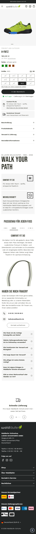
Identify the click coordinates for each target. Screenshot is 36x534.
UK (34, 71)
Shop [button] (3, 468)
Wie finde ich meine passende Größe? (13, 86)
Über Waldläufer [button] (8, 473)
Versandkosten (12, 58)
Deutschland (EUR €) (11, 522)
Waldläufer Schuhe (14, 528)
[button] (32, 530)
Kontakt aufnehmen (18, 325)
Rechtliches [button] (6, 483)
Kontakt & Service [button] (8, 478)
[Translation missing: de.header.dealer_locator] (26, 6)
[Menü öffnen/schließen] (2, 6)
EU (31, 71)
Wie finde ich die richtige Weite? (17, 108)
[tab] (5, 228)
